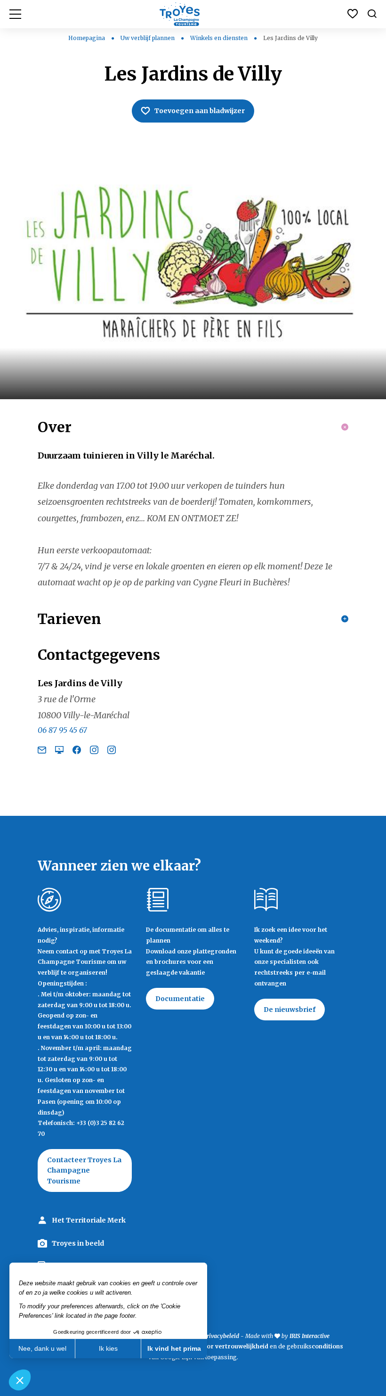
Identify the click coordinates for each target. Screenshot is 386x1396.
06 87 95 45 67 (62, 730)
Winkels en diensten (219, 37)
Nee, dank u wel (42, 1348)
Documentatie (180, 998)
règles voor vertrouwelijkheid (223, 1346)
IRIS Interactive (310, 1335)
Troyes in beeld (78, 1243)
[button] (19, 1380)
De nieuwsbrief (289, 1009)
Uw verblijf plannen (148, 37)
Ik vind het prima (174, 1348)
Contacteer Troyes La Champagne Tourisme (84, 1170)
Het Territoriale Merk (89, 1220)
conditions (327, 1346)
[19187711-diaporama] (193, 270)
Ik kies (108, 1348)
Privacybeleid (221, 1335)
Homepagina (86, 37)
